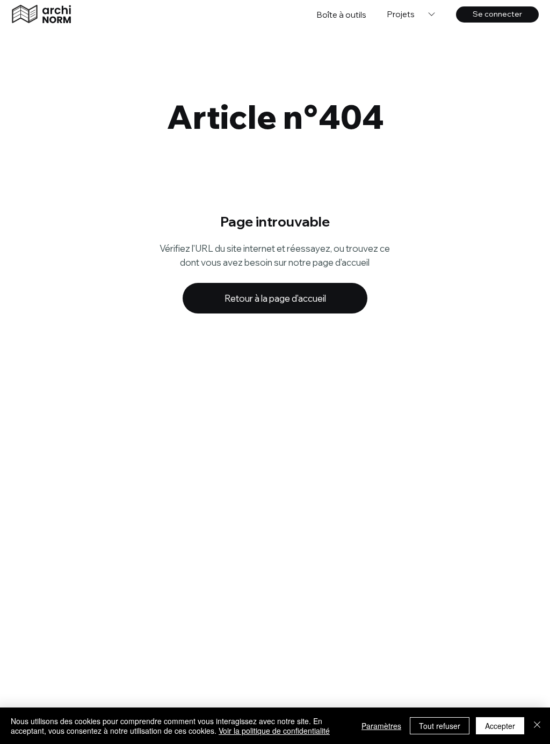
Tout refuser (439, 725)
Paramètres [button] (381, 725)
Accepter (500, 725)
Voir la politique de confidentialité (274, 730)
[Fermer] (537, 725)
